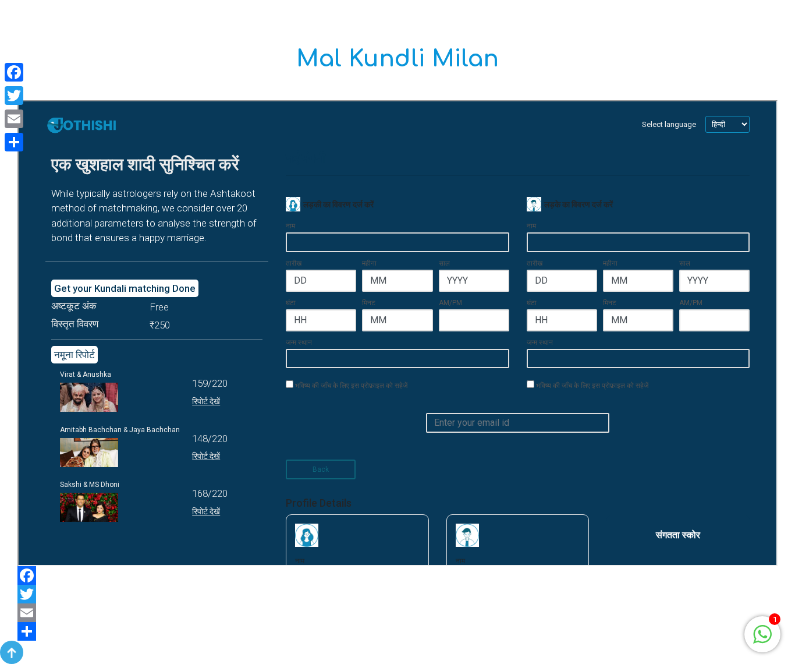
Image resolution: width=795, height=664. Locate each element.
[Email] (397, 612)
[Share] (397, 631)
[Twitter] (397, 594)
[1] (762, 633)
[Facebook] (397, 575)
